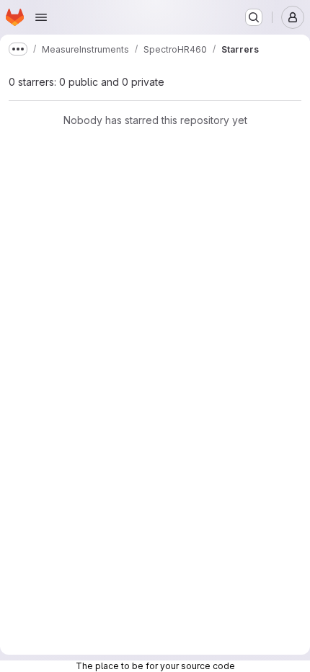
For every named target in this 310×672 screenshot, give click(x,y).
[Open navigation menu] (41, 17)
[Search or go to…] (253, 17)
